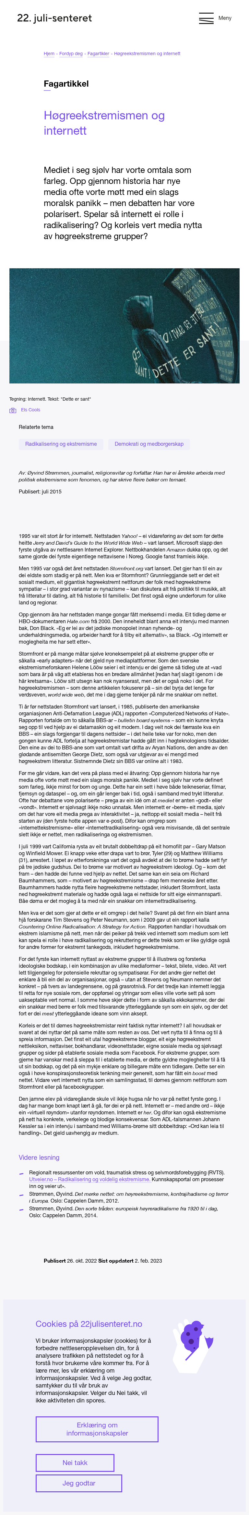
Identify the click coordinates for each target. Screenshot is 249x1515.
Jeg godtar (79, 1484)
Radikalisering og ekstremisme (61, 444)
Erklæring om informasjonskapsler (97, 1430)
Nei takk (75, 1463)
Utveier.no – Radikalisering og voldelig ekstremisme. (90, 1180)
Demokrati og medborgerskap (149, 444)
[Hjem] (55, 19)
